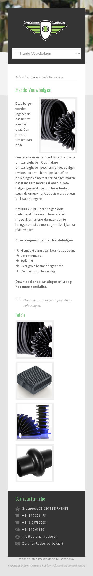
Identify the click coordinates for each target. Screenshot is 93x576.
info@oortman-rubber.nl (39, 536)
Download (24, 282)
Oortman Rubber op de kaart (42, 543)
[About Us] (58, 125)
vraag (67, 282)
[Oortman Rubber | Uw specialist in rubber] (45, 40)
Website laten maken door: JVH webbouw (46, 559)
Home (34, 77)
